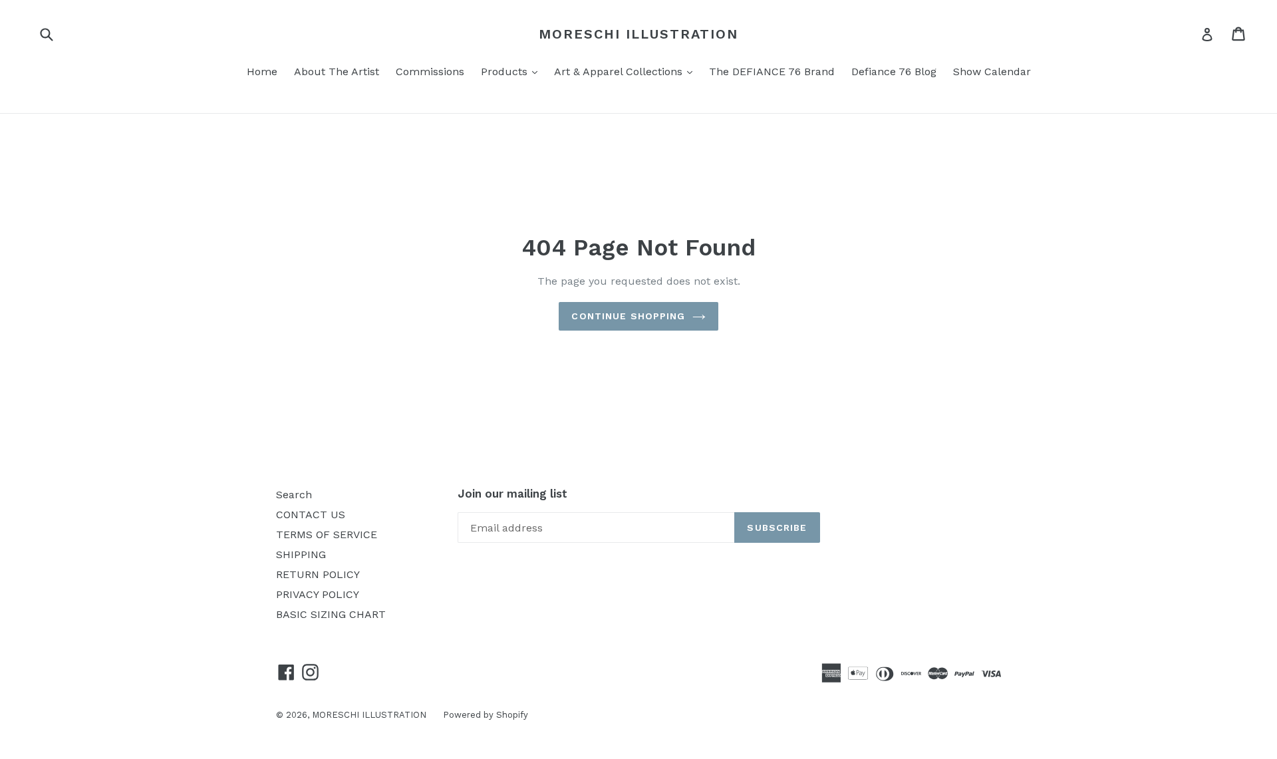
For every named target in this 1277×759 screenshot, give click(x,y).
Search (294, 494)
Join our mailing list (512, 493)
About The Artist (336, 71)
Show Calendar (992, 71)
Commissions (430, 71)
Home (262, 71)
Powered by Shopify (485, 715)
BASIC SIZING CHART (331, 614)
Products (512, 71)
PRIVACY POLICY (317, 594)
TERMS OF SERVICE (326, 534)
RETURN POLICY (318, 574)
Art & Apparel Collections (626, 71)
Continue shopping (628, 316)
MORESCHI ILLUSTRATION (638, 34)
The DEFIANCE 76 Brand (772, 71)
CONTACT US (310, 514)
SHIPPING (301, 554)
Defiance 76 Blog (893, 71)
